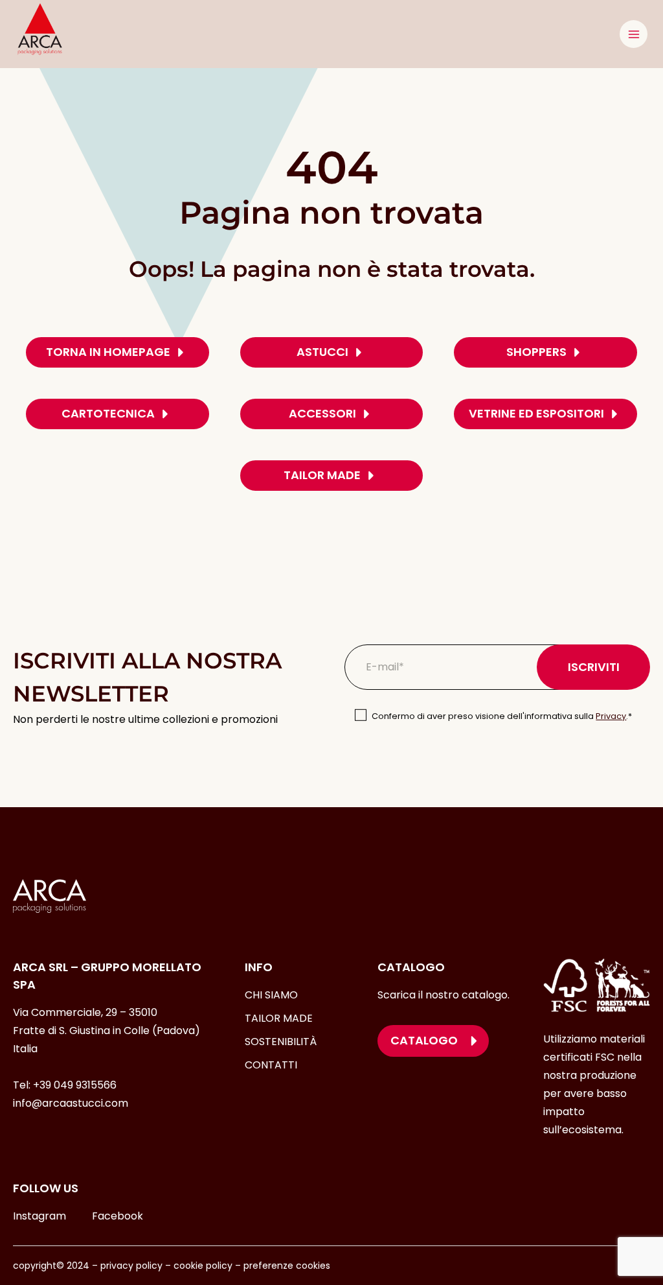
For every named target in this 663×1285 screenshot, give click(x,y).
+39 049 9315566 (75, 1085)
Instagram (39, 1215)
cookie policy (203, 1265)
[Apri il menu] (633, 34)
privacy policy (131, 1265)
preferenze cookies (286, 1265)
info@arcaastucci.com (70, 1103)
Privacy (611, 716)
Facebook (117, 1215)
